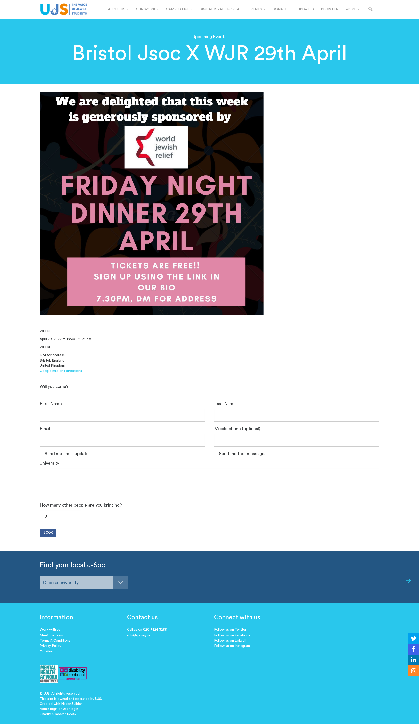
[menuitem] (118, 9)
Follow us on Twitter (230, 629)
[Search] (370, 9)
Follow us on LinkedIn (230, 640)
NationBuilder (71, 704)
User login (70, 709)
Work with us (50, 629)
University (49, 463)
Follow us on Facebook (232, 635)
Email (45, 428)
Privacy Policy (50, 646)
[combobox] (84, 582)
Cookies (46, 651)
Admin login (48, 709)
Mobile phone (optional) (237, 428)
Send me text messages (242, 453)
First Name (51, 404)
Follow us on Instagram (232, 646)
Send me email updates (68, 453)
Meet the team (51, 635)
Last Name (225, 404)
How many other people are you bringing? (81, 505)
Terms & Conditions (55, 640)
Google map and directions (61, 371)
